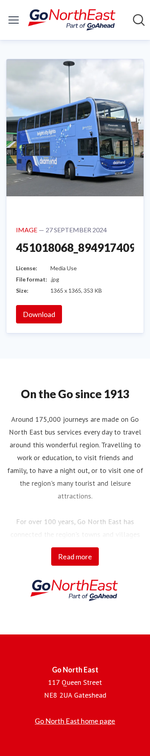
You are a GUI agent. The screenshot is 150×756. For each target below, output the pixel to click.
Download (39, 314)
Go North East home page (75, 720)
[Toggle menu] (13, 20)
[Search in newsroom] (138, 20)
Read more (75, 556)
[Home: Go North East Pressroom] (72, 20)
